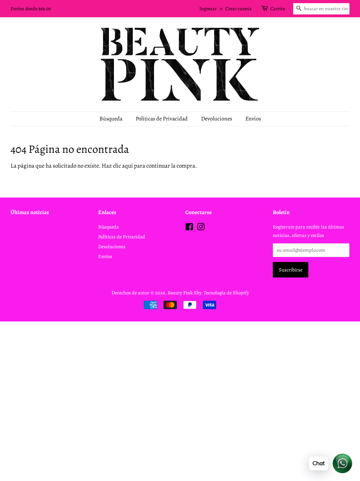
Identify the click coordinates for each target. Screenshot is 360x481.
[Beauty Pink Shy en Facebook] (189, 228)
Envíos (253, 119)
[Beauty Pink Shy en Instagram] (201, 228)
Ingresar (208, 8)
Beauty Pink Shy (184, 292)
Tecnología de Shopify (226, 292)
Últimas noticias (30, 212)
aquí (127, 166)
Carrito (277, 8)
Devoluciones (216, 119)
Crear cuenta (238, 8)
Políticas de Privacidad (162, 119)
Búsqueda (110, 119)
